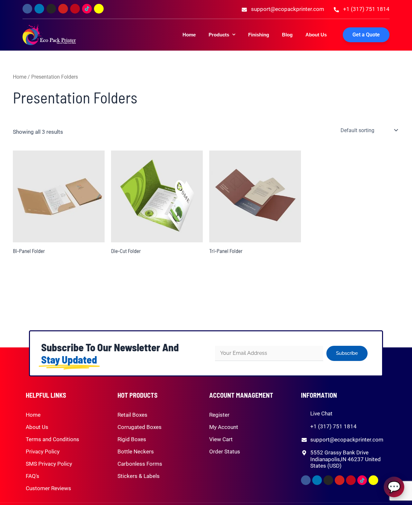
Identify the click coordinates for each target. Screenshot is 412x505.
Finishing (258, 34)
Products (219, 34)
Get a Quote (366, 35)
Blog (287, 34)
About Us (316, 34)
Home (189, 34)
